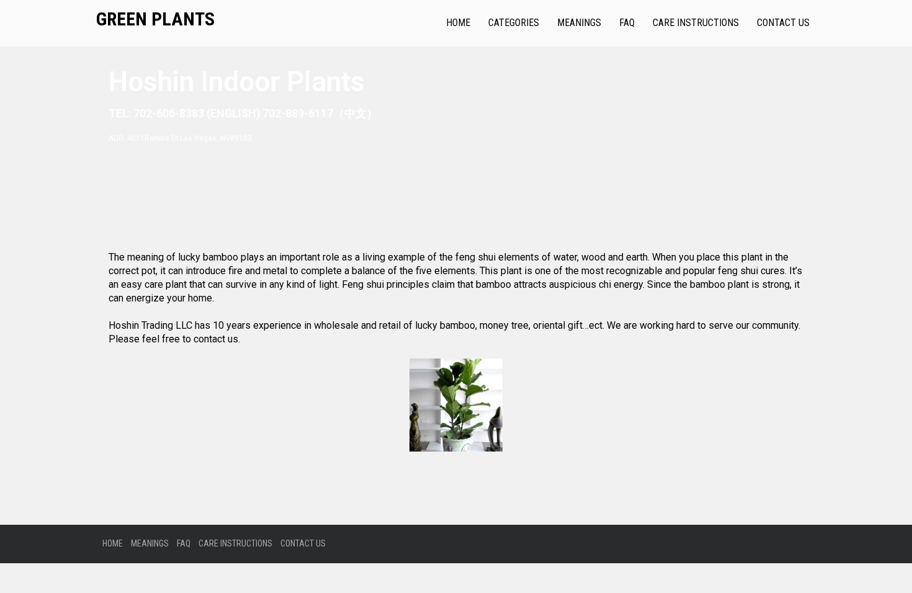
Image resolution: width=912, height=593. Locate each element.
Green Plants (155, 19)
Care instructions (696, 23)
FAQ (627, 23)
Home (458, 23)
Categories (513, 23)
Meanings (579, 23)
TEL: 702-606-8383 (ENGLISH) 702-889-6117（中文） (243, 113)
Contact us (783, 23)
